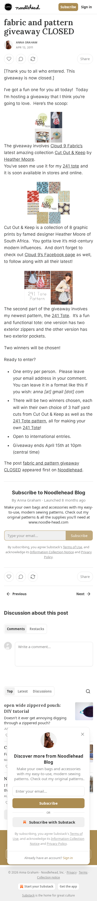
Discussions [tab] (42, 691)
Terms (83, 872)
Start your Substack (38, 886)
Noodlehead (70, 469)
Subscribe (68, 7)
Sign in (86, 7)
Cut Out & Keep (70, 152)
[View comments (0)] (21, 59)
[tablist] (25, 629)
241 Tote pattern (29, 420)
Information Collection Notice (52, 552)
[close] (83, 734)
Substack (28, 895)
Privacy (72, 872)
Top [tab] (10, 691)
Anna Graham (26, 42)
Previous (19, 594)
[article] (48, 720)
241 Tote (60, 315)
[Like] (9, 59)
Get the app (68, 886)
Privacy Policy (57, 843)
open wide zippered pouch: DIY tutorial (32, 708)
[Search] (88, 691)
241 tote (71, 166)
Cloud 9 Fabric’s (66, 145)
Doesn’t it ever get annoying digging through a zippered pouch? (35, 720)
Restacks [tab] (37, 629)
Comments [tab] (16, 629)
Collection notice (48, 877)
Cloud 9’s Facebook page (50, 254)
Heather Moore (19, 159)
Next (80, 594)
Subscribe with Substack (52, 822)
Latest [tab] (23, 691)
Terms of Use (72, 547)
